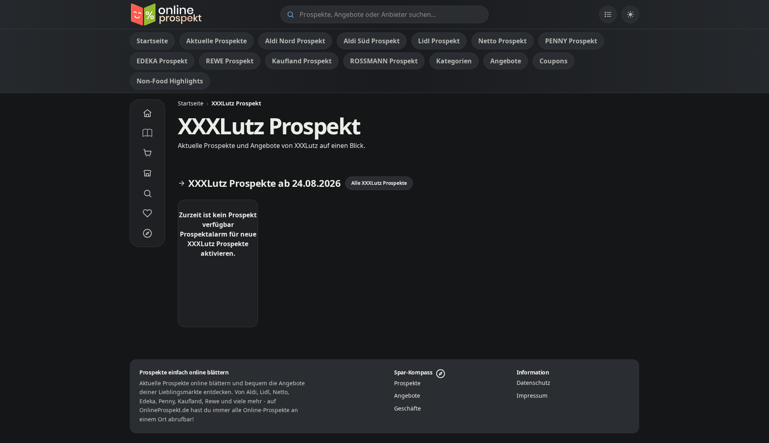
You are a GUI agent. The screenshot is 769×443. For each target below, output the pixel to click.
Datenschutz (533, 382)
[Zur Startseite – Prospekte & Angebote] (166, 14)
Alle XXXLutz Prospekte (379, 183)
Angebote (407, 395)
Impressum (532, 395)
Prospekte (407, 383)
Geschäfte (407, 408)
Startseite (190, 103)
